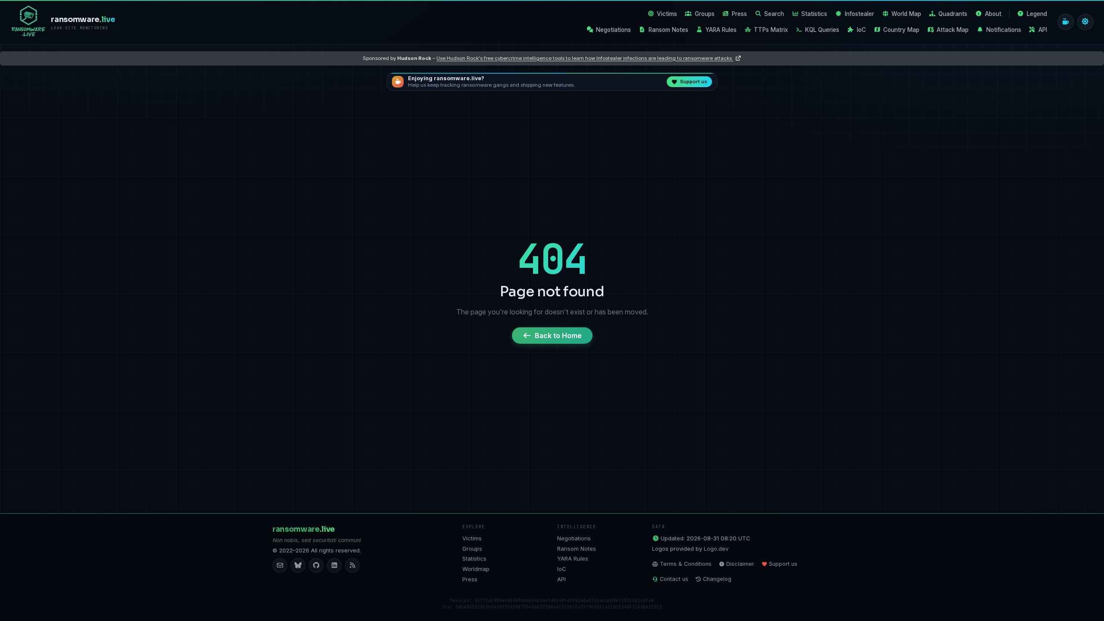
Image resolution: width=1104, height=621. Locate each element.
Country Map (901, 29)
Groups (705, 13)
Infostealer (859, 13)
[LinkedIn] (334, 565)
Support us (783, 564)
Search (774, 13)
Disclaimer (740, 564)
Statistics (814, 13)
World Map (906, 13)
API (1042, 29)
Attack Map (953, 29)
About (993, 13)
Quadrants (952, 13)
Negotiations (613, 29)
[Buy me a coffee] (1065, 22)
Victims (667, 13)
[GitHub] (316, 565)
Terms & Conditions (686, 564)
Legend (1037, 13)
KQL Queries (822, 29)
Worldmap (475, 568)
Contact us (674, 579)
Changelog (717, 579)
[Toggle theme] (1085, 22)
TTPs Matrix (771, 29)
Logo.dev (716, 548)
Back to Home (558, 335)
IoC (861, 29)
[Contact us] (280, 565)
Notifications (1003, 29)
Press (739, 13)
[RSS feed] (352, 565)
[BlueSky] (298, 565)
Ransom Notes (668, 29)
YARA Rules (721, 29)
